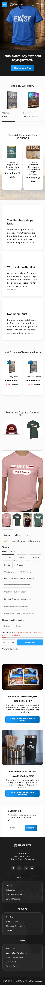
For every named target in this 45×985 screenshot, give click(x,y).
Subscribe (31, 828)
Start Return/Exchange (16, 953)
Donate (9, 885)
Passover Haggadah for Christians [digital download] (10, 152)
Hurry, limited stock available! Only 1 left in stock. (22, 633)
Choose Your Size (22, 68)
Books (5, 91)
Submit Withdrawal (14, 957)
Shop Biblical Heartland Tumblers (22, 793)
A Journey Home (10, 362)
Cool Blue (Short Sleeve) (17, 592)
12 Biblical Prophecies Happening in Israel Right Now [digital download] (33, 152)
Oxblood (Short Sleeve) (17, 607)
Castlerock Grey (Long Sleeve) (20, 614)
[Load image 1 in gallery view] (6, 520)
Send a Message (13, 899)
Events (9, 930)
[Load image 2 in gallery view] (17, 520)
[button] (4, 4)
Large (7, 565)
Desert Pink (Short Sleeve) (17, 599)
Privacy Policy (12, 966)
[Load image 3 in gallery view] (27, 520)
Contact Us (11, 962)
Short (7, 626)
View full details (10, 649)
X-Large (21, 565)
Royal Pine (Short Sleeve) (18, 585)
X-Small (8, 557)
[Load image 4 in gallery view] (38, 520)
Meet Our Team (13, 921)
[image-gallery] (12, 429)
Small (21, 557)
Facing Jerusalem (31, 362)
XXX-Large (25, 572)
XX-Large (9, 572)
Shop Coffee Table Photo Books (22, 719)
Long (20, 627)
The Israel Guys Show (15, 926)
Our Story (10, 917)
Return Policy (12, 948)
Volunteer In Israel (14, 894)
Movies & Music (31, 91)
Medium (35, 557)
